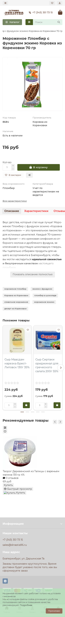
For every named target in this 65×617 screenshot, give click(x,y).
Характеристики (36, 211)
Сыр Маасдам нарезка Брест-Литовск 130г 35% (17, 363)
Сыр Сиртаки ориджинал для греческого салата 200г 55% (46, 365)
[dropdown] (5, 3)
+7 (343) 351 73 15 (42, 12)
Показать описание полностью (33, 274)
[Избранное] (52, 3)
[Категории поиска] (29, 22)
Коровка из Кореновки (40, 123)
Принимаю (54, 611)
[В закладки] (28, 330)
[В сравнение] (5, 428)
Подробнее (26, 605)
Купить (8, 485)
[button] (4, 367)
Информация (13, 523)
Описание (11, 211)
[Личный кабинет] (59, 3)
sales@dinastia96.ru (15, 544)
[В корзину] (26, 405)
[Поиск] (58, 22)
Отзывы (59, 211)
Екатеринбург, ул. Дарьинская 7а (23, 558)
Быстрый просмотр (19, 488)
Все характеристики (15, 201)
